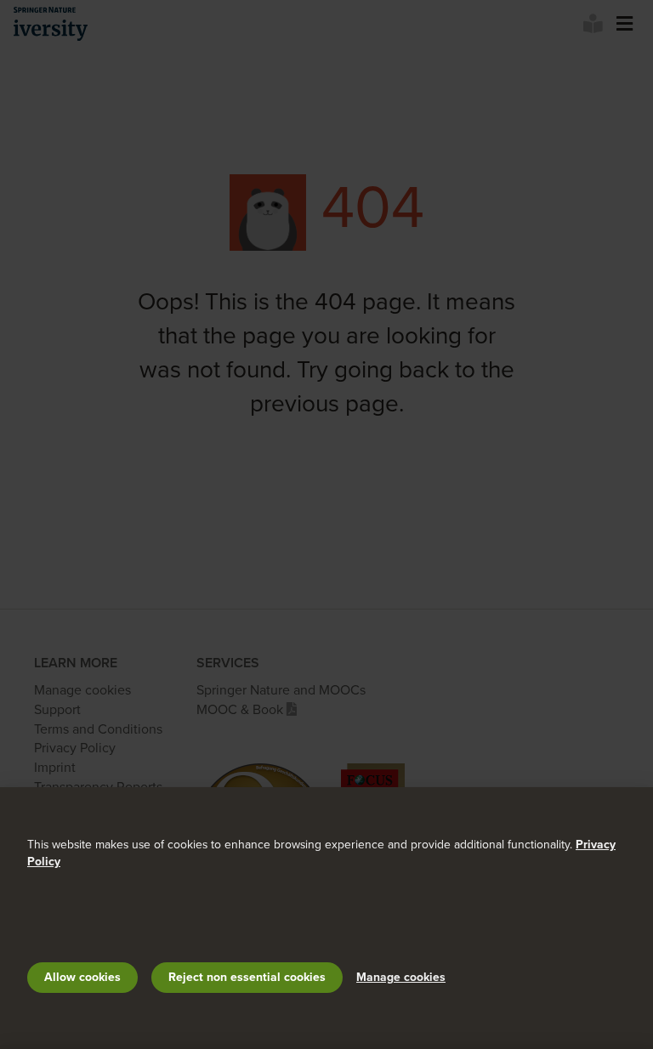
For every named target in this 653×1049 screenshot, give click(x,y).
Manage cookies (401, 977)
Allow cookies (82, 977)
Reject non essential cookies (247, 977)
